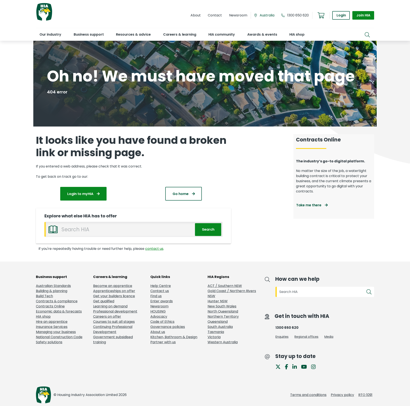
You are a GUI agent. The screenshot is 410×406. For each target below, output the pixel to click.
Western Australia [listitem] (223, 342)
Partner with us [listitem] (163, 342)
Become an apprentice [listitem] (112, 285)
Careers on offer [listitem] (107, 316)
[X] (279, 366)
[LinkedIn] (296, 366)
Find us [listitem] (156, 296)
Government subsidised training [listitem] (113, 340)
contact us (154, 248)
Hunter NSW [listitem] (218, 301)
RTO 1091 (365, 394)
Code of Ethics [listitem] (162, 321)
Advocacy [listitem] (158, 316)
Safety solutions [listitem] (49, 342)
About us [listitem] (157, 331)
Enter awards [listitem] (161, 301)
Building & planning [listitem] (51, 290)
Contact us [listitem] (159, 290)
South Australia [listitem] (220, 326)
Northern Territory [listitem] (223, 316)
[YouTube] (305, 366)
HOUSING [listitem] (158, 311)
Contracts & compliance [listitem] (57, 301)
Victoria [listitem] (214, 337)
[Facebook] (288, 366)
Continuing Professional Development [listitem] (112, 329)
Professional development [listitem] (115, 311)
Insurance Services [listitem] (51, 326)
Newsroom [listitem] (159, 306)
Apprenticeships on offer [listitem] (114, 290)
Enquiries (281, 337)
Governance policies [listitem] (167, 326)
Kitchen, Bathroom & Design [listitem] (173, 337)
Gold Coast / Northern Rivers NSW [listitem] (232, 293)
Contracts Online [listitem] (50, 306)
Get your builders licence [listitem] (114, 296)
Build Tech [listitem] (44, 296)
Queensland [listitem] (218, 321)
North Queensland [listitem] (223, 311)
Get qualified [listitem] (103, 301)
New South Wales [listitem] (222, 306)
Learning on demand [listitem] (110, 306)
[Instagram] (315, 366)
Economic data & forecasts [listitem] (59, 311)
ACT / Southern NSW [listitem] (225, 285)
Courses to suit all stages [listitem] (114, 321)
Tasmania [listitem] (216, 331)
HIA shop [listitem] (43, 316)
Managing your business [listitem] (56, 331)
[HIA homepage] (44, 20)
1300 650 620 (298, 15)
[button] (50, 34)
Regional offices (306, 337)
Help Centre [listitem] (160, 285)
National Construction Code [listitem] (59, 337)
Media (328, 337)
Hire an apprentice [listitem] (51, 321)
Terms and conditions (308, 394)
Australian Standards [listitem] (53, 285)
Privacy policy (342, 394)
